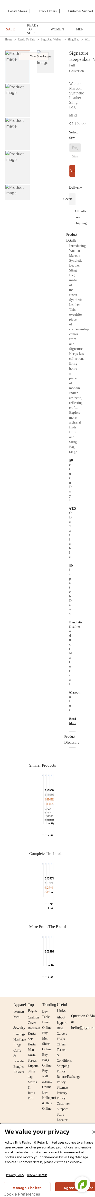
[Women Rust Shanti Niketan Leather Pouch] (51, 876)
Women (18, 1011)
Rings (17, 1045)
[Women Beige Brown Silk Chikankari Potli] (45, 876)
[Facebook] (83, 1005)
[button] (17, 195)
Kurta (32, 1044)
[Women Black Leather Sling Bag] (45, 949)
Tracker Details (37, 1175)
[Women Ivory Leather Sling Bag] (51, 788)
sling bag (73, 39)
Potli (31, 1098)
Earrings (19, 1034)
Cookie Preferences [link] (22, 1194)
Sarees (32, 1060)
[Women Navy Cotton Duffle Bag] (42, 879)
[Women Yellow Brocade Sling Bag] (45, 798)
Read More (72, 721)
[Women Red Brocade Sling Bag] (42, 798)
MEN (80, 29)
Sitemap (62, 1087)
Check (67, 199)
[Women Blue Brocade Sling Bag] (48, 798)
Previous (17, 50)
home (8, 39)
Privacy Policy (15, 1175)
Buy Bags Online (46, 1060)
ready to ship (26, 39)
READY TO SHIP (32, 29)
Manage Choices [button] (26, 1187)
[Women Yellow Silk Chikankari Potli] (48, 876)
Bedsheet (34, 1028)
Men (16, 1017)
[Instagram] (74, 1005)
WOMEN (57, 29)
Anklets (18, 1072)
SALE (10, 29)
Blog (60, 1028)
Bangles (18, 1066)
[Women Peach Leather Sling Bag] (42, 949)
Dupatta (33, 1066)
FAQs (61, 1039)
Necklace (19, 1040)
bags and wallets (51, 39)
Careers (62, 1033)
